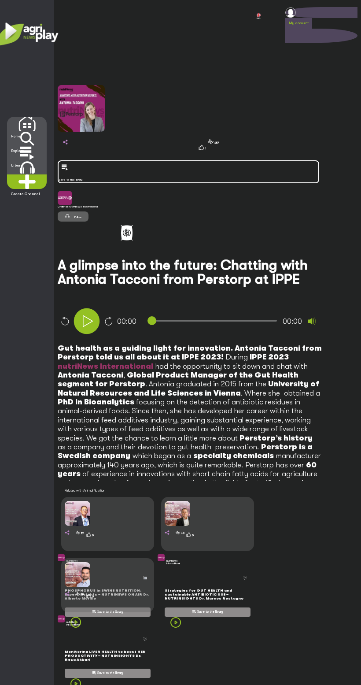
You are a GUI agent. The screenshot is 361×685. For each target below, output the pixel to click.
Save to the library (210, 612)
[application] (204, 322)
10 (64, 321)
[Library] (26, 153)
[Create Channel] (26, 181)
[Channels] (26, 167)
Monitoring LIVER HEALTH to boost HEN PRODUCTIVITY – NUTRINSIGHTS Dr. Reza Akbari (105, 656)
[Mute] (311, 321)
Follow (77, 217)
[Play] (87, 321)
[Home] (26, 124)
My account (299, 23)
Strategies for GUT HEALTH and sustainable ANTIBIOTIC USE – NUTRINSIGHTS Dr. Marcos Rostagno (204, 594)
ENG (259, 18)
